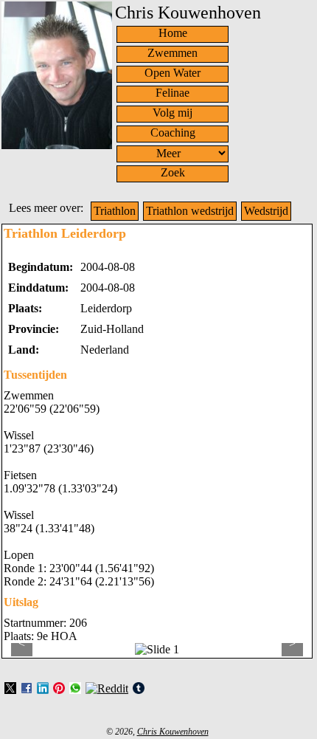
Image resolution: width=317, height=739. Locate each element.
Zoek (173, 172)
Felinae (172, 92)
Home (172, 33)
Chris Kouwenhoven (173, 731)
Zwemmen (172, 53)
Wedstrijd (266, 210)
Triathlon (115, 210)
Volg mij (172, 112)
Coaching (172, 132)
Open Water (172, 72)
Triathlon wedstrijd (190, 210)
